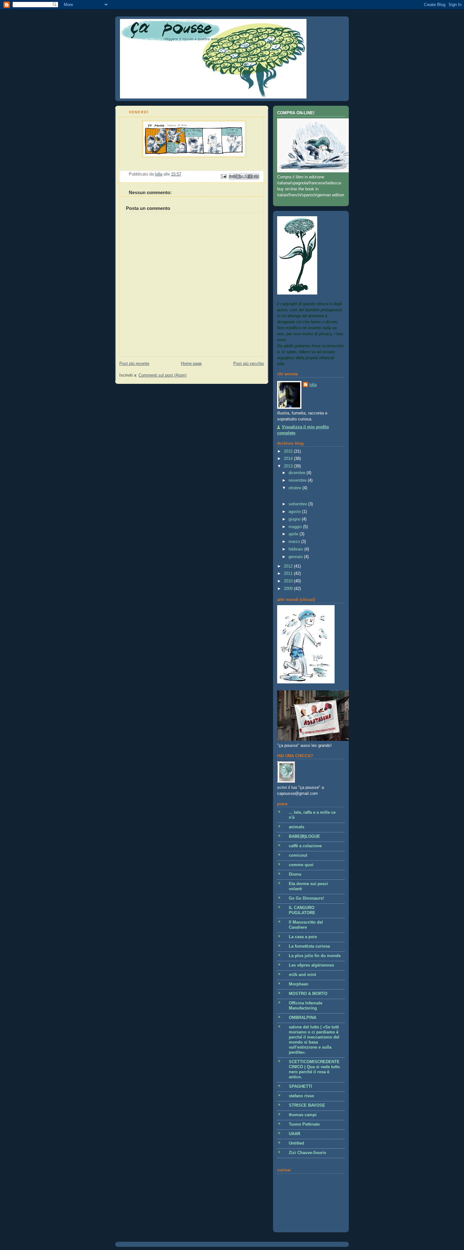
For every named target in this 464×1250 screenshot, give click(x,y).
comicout (298, 855)
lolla (313, 385)
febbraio (296, 549)
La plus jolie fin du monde (315, 956)
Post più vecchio (248, 363)
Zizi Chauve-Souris (307, 1153)
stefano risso (301, 1096)
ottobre (295, 488)
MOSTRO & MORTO (308, 993)
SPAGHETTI (300, 1086)
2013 (289, 466)
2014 (289, 458)
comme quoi (301, 865)
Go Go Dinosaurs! (306, 898)
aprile (294, 534)
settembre (298, 504)
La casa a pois (303, 937)
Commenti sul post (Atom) (163, 375)
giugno (295, 519)
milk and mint (302, 975)
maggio (296, 527)
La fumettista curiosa (309, 946)
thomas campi (303, 1115)
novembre (298, 480)
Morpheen (298, 984)
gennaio (296, 557)
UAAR (294, 1134)
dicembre (297, 473)
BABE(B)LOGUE (304, 836)
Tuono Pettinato (304, 1124)
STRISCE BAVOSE (307, 1105)
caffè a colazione (305, 846)
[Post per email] (223, 176)
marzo (295, 541)
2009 (289, 588)
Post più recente (134, 363)
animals (296, 827)
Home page (191, 363)
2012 (289, 566)
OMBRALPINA (302, 1017)
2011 (289, 573)
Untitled (296, 1143)
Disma (295, 874)
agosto (295, 511)
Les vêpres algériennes (311, 965)
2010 (289, 581)
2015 (289, 451)
